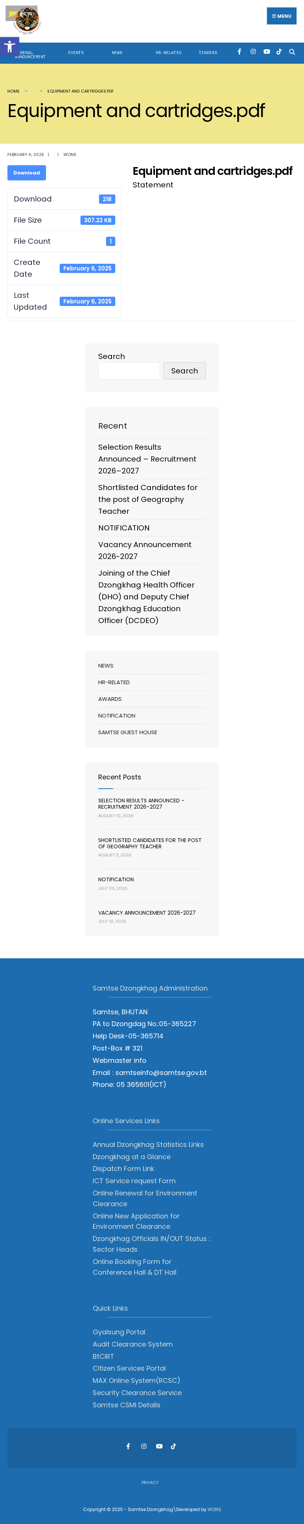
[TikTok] (278, 51)
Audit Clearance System (133, 1344)
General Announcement (30, 54)
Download (26, 172)
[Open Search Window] (291, 51)
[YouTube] (266, 51)
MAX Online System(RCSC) (137, 1380)
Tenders (208, 52)
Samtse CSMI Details (127, 1405)
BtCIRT (103, 1356)
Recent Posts (119, 777)
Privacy (150, 1482)
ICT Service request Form (134, 1180)
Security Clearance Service (137, 1392)
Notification (116, 715)
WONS (214, 1509)
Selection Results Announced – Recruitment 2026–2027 (147, 459)
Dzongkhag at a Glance (132, 1156)
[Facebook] (240, 51)
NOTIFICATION (124, 528)
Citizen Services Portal (129, 1368)
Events (76, 52)
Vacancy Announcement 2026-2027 (147, 912)
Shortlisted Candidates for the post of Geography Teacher (148, 499)
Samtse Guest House (127, 732)
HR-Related (169, 52)
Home (13, 91)
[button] (9, 46)
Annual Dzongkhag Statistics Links (148, 1144)
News (117, 52)
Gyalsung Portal (119, 1332)
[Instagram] (253, 51)
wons (69, 154)
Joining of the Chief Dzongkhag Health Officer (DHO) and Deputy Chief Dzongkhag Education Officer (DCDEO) (146, 597)
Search (111, 356)
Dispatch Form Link (123, 1168)
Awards (110, 699)
